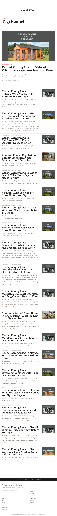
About (3, 500)
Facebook (32, 500)
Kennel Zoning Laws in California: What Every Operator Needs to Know (16, 140)
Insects (31, 491)
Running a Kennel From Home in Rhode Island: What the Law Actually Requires (20, 316)
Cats (31, 487)
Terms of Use (4, 509)
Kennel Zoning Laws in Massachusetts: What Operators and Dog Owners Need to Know (20, 294)
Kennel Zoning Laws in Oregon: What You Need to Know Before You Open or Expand (20, 393)
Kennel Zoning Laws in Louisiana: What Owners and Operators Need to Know (19, 410)
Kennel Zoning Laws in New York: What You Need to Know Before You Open (19, 452)
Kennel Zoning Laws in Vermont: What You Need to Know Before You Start (18, 228)
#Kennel (19, 135)
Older (51, 470)
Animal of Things (28, 10)
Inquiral (32, 479)
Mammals (32, 493)
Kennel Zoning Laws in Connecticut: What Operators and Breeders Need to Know (19, 245)
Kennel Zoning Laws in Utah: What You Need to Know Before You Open (20, 210)
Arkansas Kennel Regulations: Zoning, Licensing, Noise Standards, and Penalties (19, 158)
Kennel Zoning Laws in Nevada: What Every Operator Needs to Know (20, 355)
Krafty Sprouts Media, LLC (33, 514)
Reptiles (31, 495)
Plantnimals (39, 479)
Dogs (3, 80)
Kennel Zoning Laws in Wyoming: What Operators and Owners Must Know (20, 373)
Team (3, 505)
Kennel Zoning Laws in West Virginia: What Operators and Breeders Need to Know (19, 116)
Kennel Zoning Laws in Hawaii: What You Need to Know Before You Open (20, 430)
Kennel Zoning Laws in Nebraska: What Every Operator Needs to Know (28, 69)
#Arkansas (20, 152)
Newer (5, 470)
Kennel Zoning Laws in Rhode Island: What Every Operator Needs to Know (19, 175)
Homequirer (27, 479)
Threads (31, 504)
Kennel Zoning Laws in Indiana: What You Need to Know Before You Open (17, 94)
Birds (31, 486)
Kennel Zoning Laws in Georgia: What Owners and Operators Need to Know (18, 269)
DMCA (3, 504)
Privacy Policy (5, 507)
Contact (3, 502)
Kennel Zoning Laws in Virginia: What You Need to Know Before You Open (18, 193)
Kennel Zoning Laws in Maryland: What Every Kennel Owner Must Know (20, 338)
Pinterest (32, 502)
